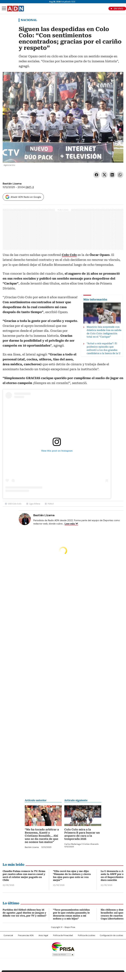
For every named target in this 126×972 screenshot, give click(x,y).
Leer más (70, 523)
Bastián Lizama (12, 183)
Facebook (96, 174)
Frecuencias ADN (25, 935)
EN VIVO (118, 8)
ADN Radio (15, 8)
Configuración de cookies (111, 935)
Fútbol (51, 503)
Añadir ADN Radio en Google (26, 196)
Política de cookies (86, 935)
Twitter (104, 174)
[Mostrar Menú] (4, 8)
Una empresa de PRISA (63, 946)
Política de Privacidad (63, 935)
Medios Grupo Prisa (63, 955)
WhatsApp (120, 174)
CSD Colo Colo (14, 503)
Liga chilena (34, 503)
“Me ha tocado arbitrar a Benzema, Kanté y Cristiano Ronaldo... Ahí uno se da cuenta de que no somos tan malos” (42, 836)
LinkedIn (112, 174)
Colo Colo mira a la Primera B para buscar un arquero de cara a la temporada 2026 (82, 834)
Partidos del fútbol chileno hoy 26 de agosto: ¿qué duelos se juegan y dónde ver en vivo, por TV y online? (24, 912)
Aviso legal (43, 935)
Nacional (29, 20)
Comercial (8, 935)
